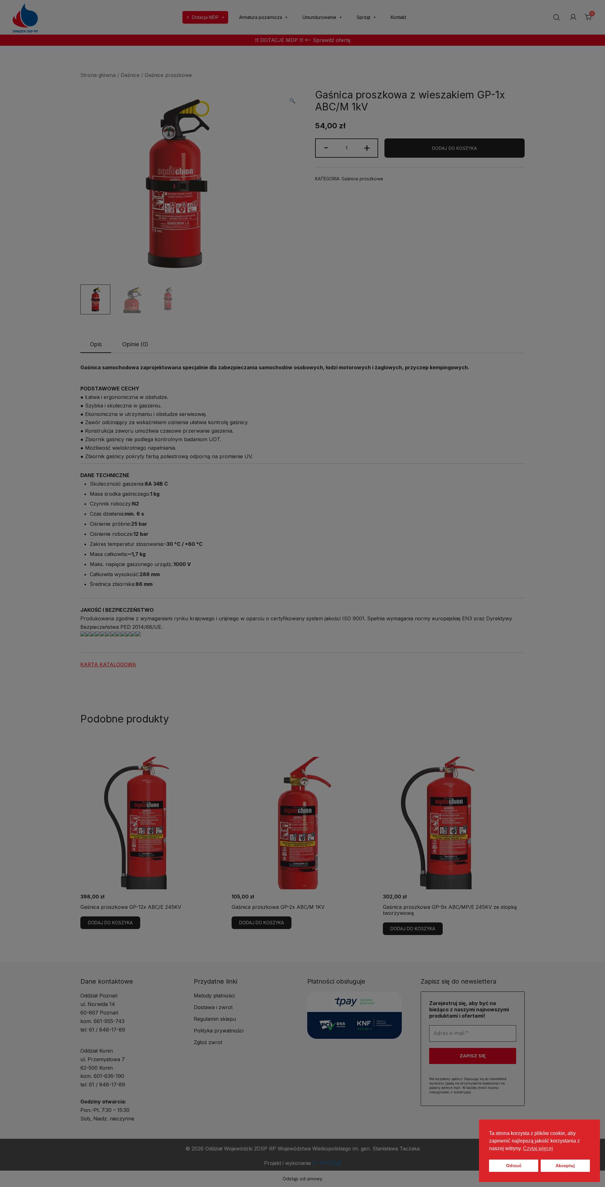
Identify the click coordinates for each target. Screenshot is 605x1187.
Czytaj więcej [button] (538, 1148)
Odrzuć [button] (513, 1165)
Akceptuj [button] (565, 1165)
